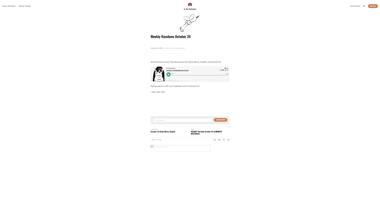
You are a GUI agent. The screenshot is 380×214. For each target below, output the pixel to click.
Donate (373, 6)
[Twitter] (219, 140)
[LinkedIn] (224, 140)
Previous (155, 129)
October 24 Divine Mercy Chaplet (163, 131)
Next (192, 129)
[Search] (364, 6)
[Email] (228, 140)
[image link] (190, 4)
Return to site (156, 140)
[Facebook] (215, 140)
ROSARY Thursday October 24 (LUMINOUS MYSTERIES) (206, 132)
